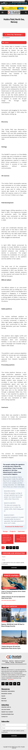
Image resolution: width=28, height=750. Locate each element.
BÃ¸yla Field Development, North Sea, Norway (21, 539)
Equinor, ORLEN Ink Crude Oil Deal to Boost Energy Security (12, 625)
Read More (11, 679)
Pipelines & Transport (9, 588)
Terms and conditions (15, 562)
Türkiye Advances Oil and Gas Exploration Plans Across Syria (13, 597)
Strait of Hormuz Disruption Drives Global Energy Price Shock (13, 592)
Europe (5, 531)
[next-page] (5, 604)
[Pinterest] (14, 547)
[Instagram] (6, 683)
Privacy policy (4, 564)
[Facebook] (7, 547)
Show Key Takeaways (14, 34)
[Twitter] (10, 547)
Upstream (21, 531)
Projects (13, 531)
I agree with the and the (12, 563)
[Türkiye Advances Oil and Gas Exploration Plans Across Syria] (14, 637)
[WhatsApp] (17, 547)
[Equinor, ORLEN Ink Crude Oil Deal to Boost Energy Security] (14, 615)
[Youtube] (18, 683)
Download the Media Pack (14, 526)
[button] (2, 12)
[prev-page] (2, 604)
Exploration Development (8, 600)
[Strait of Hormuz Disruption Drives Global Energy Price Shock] (14, 583)
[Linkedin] (10, 683)
